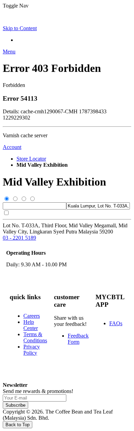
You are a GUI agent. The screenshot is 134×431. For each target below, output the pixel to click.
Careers (31, 316)
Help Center (30, 325)
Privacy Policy (31, 350)
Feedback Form (78, 339)
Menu (9, 51)
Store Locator (31, 159)
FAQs (115, 323)
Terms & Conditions (35, 337)
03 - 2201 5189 (19, 238)
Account (12, 147)
